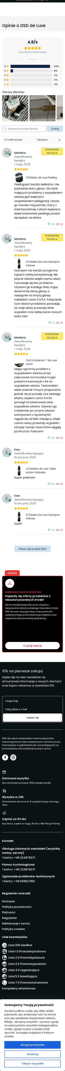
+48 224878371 (24, 858)
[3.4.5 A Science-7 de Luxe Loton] (19, 362)
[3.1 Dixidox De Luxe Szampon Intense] (19, 263)
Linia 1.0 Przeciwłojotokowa (27, 951)
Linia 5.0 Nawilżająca (22, 976)
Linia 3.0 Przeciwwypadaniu (27, 964)
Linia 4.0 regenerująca (23, 970)
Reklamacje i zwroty (16, 923)
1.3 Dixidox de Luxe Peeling (41, 177)
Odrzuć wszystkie (33, 1063)
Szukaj (55, 128)
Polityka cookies (13, 929)
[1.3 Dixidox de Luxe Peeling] (19, 177)
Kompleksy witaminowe (18, 988)
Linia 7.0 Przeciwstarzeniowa (28, 983)
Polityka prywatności (16, 907)
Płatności (8, 912)
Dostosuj (32, 1054)
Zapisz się (33, 717)
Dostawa (8, 901)
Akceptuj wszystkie (32, 1045)
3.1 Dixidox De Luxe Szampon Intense (43, 263)
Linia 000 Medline (20, 945)
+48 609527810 (24, 881)
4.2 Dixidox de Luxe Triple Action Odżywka (41, 470)
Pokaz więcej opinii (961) (33, 548)
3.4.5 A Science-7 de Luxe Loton (41, 362)
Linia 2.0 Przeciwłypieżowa (26, 958)
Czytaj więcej (32, 646)
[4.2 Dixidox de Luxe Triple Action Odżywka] (19, 470)
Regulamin (9, 918)
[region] (32, 1035)
